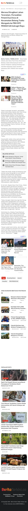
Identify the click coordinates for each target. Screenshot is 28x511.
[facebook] (2, 286)
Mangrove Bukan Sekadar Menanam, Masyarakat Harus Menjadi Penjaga (18, 297)
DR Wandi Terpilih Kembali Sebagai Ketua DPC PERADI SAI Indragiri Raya (15, 161)
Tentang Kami (7, 494)
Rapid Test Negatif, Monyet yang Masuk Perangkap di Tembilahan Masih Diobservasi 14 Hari (13, 384)
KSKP (4, 442)
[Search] (23, 3)
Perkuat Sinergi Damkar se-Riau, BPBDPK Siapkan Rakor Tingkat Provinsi (18, 317)
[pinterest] (11, 286)
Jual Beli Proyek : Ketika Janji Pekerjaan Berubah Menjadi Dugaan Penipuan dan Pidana (13, 469)
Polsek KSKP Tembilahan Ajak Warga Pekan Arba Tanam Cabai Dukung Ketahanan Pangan (12, 447)
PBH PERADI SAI (10, 8)
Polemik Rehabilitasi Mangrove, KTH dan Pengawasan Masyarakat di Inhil (18, 334)
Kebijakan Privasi (9, 496)
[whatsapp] (8, 286)
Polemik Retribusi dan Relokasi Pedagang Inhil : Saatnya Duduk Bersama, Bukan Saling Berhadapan (18, 326)
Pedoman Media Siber (19, 494)
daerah (20, 278)
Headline (4, 281)
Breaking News (11, 278)
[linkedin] (14, 286)
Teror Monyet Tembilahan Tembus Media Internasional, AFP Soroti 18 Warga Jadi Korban (13, 405)
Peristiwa (5, 378)
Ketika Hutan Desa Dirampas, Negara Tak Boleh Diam (15, 165)
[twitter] (5, 286)
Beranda (3, 8)
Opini (4, 463)
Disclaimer (20, 496)
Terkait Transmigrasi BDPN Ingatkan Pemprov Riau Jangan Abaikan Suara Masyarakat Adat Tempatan (12, 426)
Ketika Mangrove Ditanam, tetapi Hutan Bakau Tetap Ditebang (14, 157)
